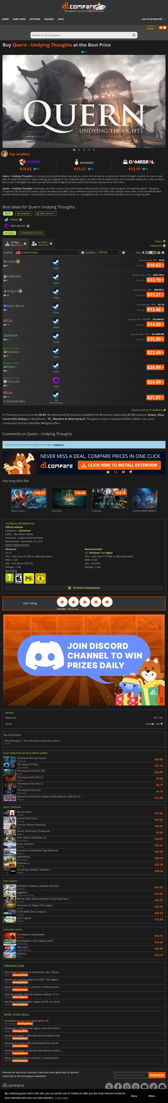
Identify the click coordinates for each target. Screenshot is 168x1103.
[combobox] (47, 252)
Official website (14, 527)
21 (7, 370)
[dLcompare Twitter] (108, 1087)
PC (9, 213)
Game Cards (19, 19)
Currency (90, 252)
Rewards (49, 19)
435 (8, 295)
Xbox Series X (47, 213)
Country (8, 252)
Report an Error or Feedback (147, 409)
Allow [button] (152, 1096)
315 (8, 324)
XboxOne (25, 213)
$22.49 (154, 352)
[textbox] (27, 252)
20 (7, 356)
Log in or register (152, 19)
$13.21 (154, 294)
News (61, 19)
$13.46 (154, 309)
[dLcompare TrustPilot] (135, 1087)
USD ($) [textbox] (102, 252)
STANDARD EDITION (31, 233)
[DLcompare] (13, 1085)
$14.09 (154, 324)
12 (7, 385)
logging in (59, 444)
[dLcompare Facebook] (117, 1087)
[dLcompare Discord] (161, 1087)
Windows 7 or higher (101, 552)
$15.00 (154, 339)
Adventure (25, 530)
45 (7, 280)
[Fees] (150, 252)
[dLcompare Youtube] (144, 1087)
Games (5, 19)
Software (35, 19)
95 (7, 265)
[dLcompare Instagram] (126, 1087)
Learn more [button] (61, 1097)
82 (7, 339)
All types (9, 233)
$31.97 (154, 397)
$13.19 (154, 280)
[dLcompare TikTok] (152, 1087)
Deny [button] (134, 1096)
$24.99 (154, 367)
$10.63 (154, 265)
